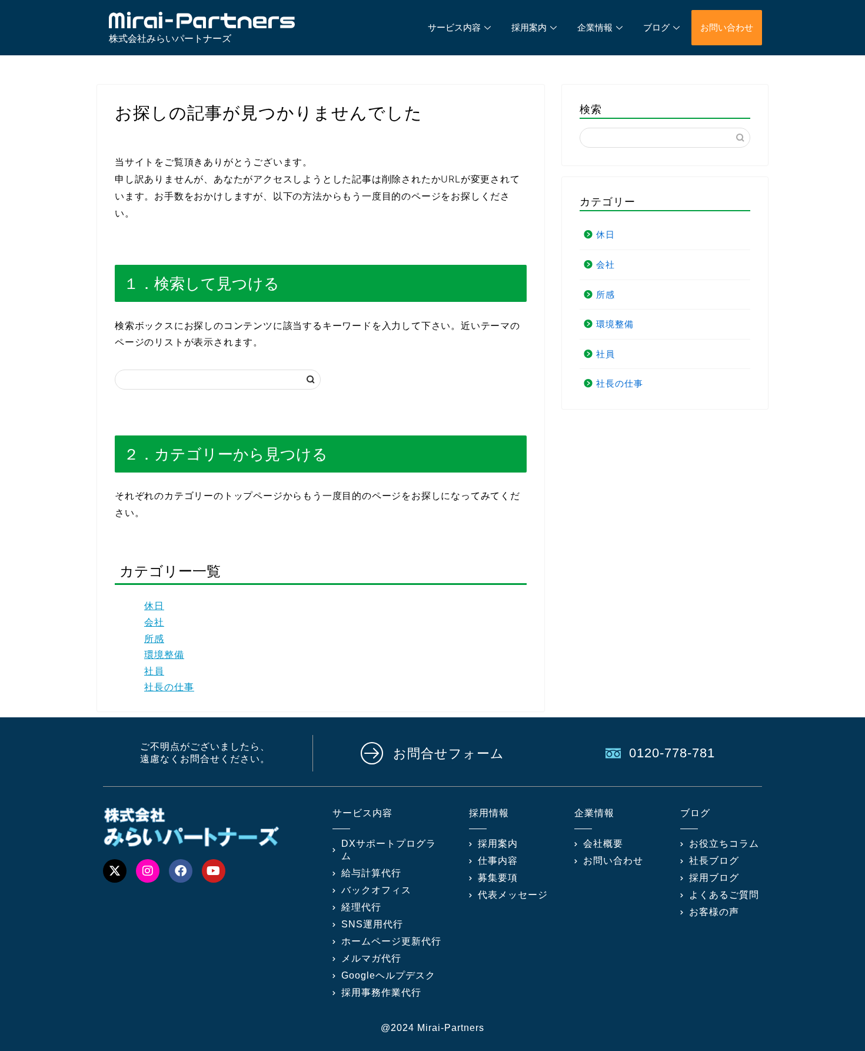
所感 (154, 638)
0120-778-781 (672, 753)
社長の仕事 (169, 687)
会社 (154, 622)
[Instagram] (147, 871)
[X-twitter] (115, 871)
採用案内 (529, 27)
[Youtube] (213, 871)
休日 (154, 605)
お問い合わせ (726, 27)
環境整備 (164, 654)
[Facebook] (180, 871)
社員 (154, 671)
